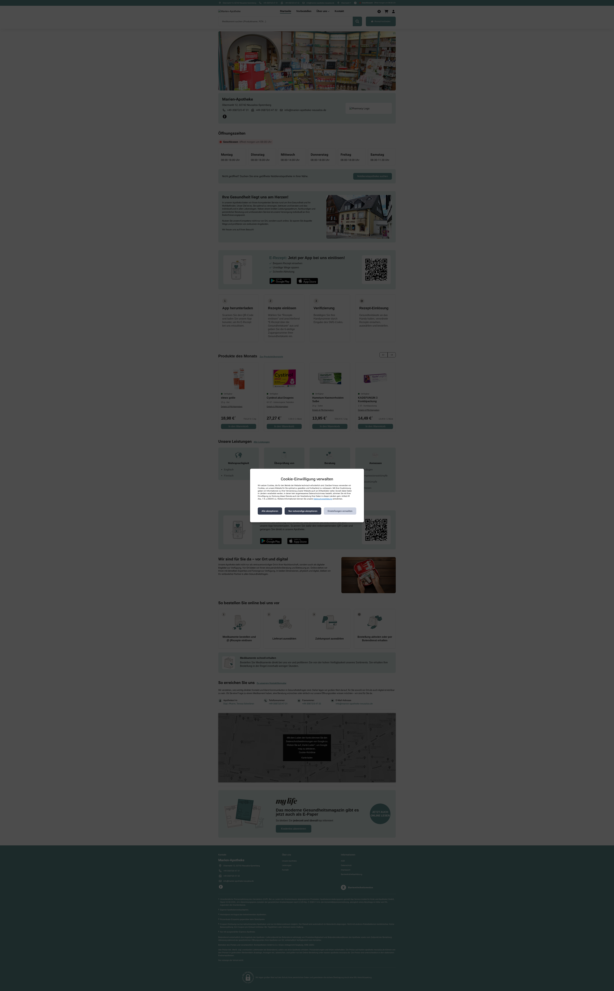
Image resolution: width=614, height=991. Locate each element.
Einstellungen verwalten (340, 511)
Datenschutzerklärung (323, 499)
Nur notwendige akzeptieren (302, 511)
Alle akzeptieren (270, 511)
